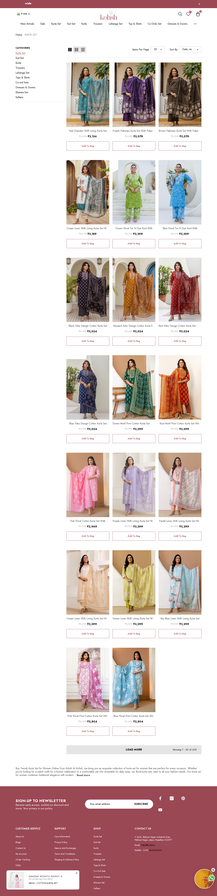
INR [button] (24, 14)
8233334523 (155, 850)
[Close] (199, 4)
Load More (134, 749)
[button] (29, 14)
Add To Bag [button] (88, 146)
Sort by (173, 49)
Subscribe (141, 804)
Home (19, 35)
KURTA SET (31, 35)
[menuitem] (39, 53)
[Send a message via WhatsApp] (211, 878)
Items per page (140, 49)
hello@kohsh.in (148, 845)
